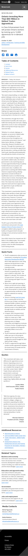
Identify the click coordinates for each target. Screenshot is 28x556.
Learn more (19, 466)
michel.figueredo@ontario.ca (10, 514)
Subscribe (24, 2)
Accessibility (8, 536)
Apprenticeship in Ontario (12, 433)
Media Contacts (9, 74)
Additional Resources (11, 70)
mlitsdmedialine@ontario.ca (10, 521)
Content (7, 64)
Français (17, 2)
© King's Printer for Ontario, (9, 547)
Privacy (7, 540)
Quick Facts (8, 66)
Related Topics (9, 72)
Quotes (7, 68)
